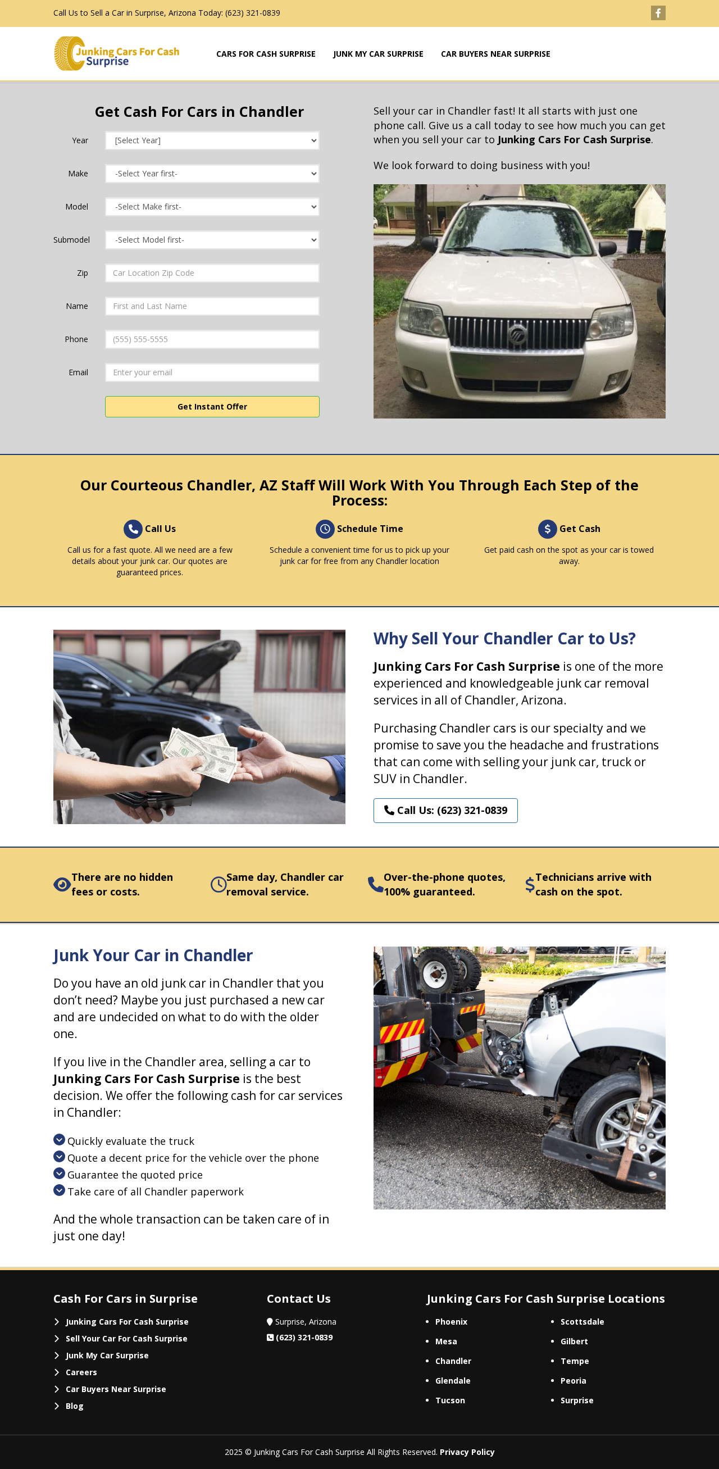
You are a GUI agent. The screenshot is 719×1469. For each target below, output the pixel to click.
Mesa (446, 1341)
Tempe (575, 1361)
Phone (76, 339)
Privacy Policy (467, 1452)
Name (77, 306)
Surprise (577, 1400)
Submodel (71, 239)
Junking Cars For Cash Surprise (127, 1321)
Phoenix (451, 1321)
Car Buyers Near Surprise (116, 1389)
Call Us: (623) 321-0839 (450, 810)
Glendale (453, 1380)
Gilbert (574, 1341)
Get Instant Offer (212, 406)
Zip (82, 272)
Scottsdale (582, 1321)
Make (78, 173)
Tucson (450, 1400)
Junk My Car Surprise (107, 1355)
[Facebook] (658, 13)
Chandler (453, 1361)
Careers (81, 1372)
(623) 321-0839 (252, 12)
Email (78, 372)
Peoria (573, 1380)
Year (80, 140)
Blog (75, 1405)
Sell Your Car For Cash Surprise (127, 1338)
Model (76, 206)
